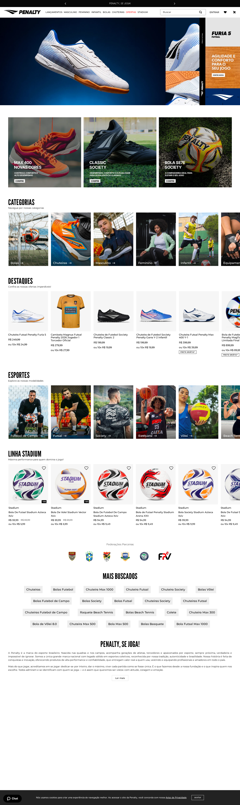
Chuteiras (60, 263)
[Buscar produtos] (201, 12)
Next (233, 320)
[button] (37, 468)
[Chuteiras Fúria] (120, 61)
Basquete (145, 436)
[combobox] (183, 12)
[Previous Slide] (65, 3)
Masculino (103, 263)
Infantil (186, 263)
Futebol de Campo (24, 436)
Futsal (57, 436)
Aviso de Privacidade (176, 797)
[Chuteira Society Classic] (120, 152)
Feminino (145, 263)
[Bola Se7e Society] (195, 152)
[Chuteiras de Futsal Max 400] (44, 152)
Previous (15, 320)
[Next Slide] (174, 3)
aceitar (197, 797)
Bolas (15, 263)
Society (101, 436)
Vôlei (184, 436)
